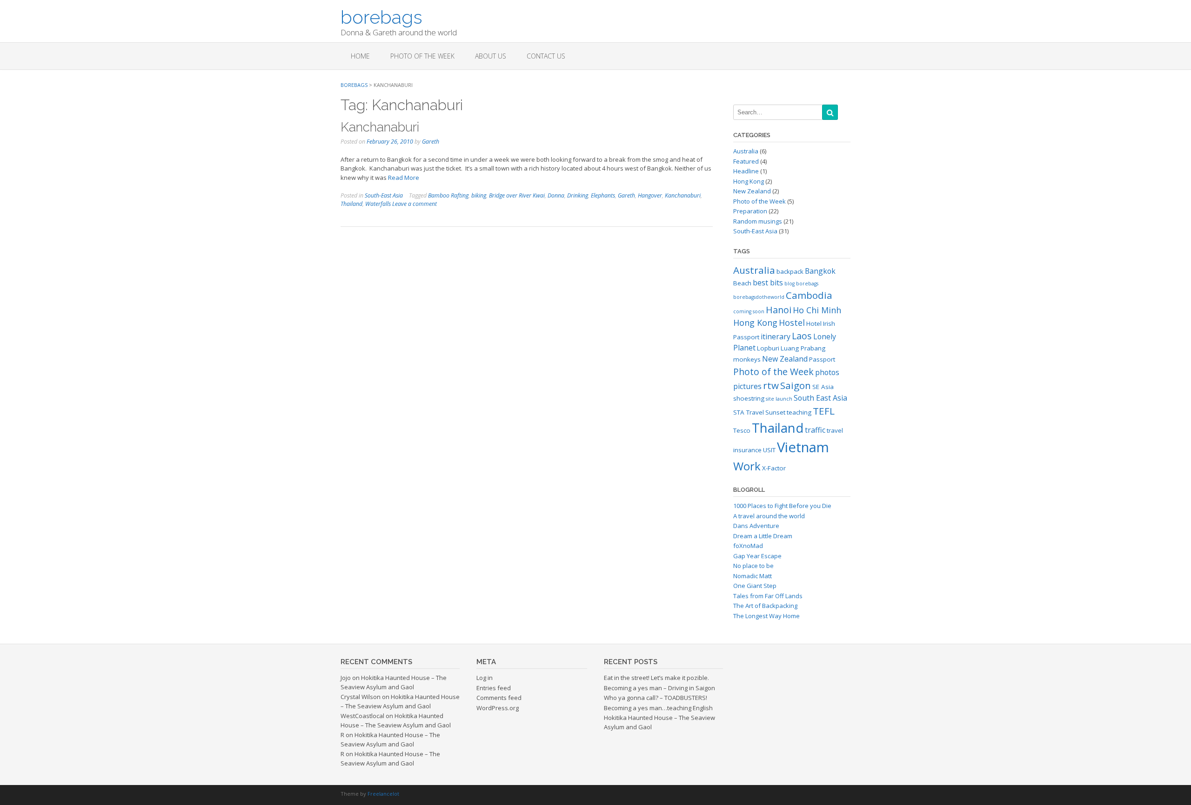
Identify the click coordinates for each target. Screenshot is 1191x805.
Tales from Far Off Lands (768, 596)
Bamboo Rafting (448, 195)
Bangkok (820, 271)
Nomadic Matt (752, 576)
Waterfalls (378, 204)
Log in (484, 677)
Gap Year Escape (757, 556)
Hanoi (778, 310)
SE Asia (823, 387)
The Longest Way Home (766, 616)
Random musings (757, 221)
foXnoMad (748, 545)
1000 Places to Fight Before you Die (782, 505)
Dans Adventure (756, 525)
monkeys (747, 359)
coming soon (748, 311)
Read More (403, 177)
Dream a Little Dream (762, 536)
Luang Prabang (803, 348)
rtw (771, 385)
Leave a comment (414, 204)
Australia (745, 151)
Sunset (775, 412)
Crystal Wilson (361, 697)
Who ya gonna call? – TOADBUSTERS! (655, 697)
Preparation (750, 211)
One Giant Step (754, 585)
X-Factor (774, 468)
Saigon (795, 385)
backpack (789, 271)
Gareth (430, 141)
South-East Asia (384, 195)
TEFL (824, 410)
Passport (822, 359)
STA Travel (748, 412)
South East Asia (820, 398)
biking (478, 195)
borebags (381, 16)
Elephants (603, 195)
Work (747, 466)
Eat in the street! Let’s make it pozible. (656, 677)
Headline (746, 171)
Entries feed (493, 688)
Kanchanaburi (380, 127)
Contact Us (546, 56)
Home (360, 56)
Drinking (577, 195)
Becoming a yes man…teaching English (658, 708)
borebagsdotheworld (758, 297)
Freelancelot (383, 793)
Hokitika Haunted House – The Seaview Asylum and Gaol (394, 682)
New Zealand (752, 191)
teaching (799, 412)
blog (789, 283)
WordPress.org (497, 708)
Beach (742, 283)
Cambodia (809, 295)
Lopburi (768, 348)
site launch (779, 399)
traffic (815, 430)
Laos (802, 336)
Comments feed (499, 697)
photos (827, 372)
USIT (769, 450)
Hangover (650, 195)
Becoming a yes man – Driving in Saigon (659, 688)
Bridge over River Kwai (517, 195)
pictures (747, 386)
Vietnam (803, 447)
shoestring (748, 398)
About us (490, 56)
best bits (768, 282)
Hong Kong (748, 181)
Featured (746, 161)
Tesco (741, 430)
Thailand (351, 204)
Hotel (814, 323)
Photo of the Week (422, 56)
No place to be (753, 565)
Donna (556, 195)
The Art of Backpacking (765, 605)
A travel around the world (769, 516)
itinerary (775, 336)
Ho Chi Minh (817, 310)
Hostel (792, 322)
